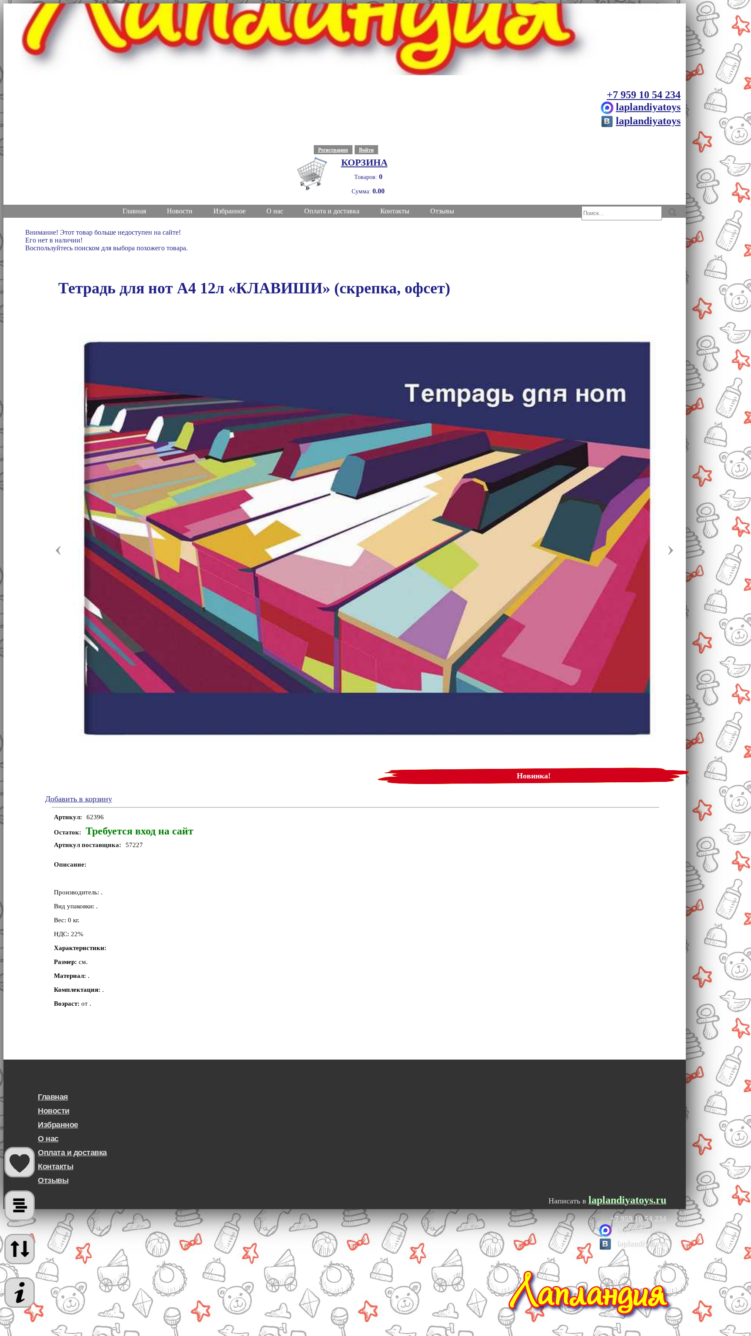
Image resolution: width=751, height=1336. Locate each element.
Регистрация (333, 150)
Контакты (55, 1166)
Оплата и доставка (72, 1152)
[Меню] (19, 1292)
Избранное (58, 1124)
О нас (48, 1138)
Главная (53, 1097)
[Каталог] (19, 1205)
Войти (366, 150)
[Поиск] (672, 212)
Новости (54, 1111)
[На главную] (344, 39)
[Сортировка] (19, 1249)
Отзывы (53, 1180)
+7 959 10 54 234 (644, 94)
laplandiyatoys (648, 107)
